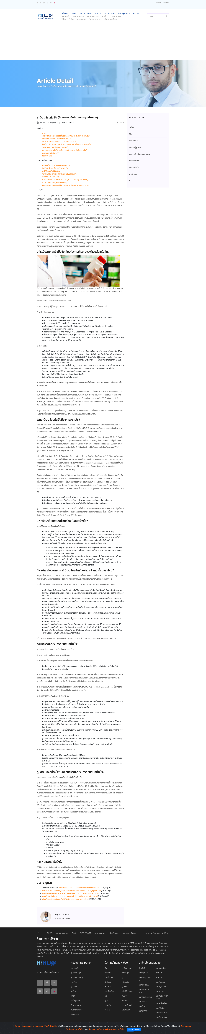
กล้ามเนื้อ (125, 982)
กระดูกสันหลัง (127, 1005)
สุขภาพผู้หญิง (78, 16)
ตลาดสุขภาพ (123, 13)
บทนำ (44, 133)
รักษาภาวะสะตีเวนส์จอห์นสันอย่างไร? (56, 147)
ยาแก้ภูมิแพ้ (143, 972)
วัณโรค (124, 1000)
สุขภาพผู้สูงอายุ (93, 16)
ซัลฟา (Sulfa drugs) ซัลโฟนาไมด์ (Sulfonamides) (61, 174)
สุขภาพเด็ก (66, 16)
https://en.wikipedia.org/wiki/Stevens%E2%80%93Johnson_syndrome (71, 890)
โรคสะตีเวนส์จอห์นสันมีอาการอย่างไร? (56, 138)
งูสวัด (107, 1000)
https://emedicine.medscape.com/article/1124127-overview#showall (70, 893)
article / (48, 86)
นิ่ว (106, 996)
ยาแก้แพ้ (142, 1006)
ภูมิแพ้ (124, 986)
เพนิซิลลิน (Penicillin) (50, 177)
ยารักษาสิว (143, 1001)
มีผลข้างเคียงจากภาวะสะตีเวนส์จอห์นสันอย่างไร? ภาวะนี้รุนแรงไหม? (67, 144)
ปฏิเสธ (137, 1029)
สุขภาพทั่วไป (116, 16)
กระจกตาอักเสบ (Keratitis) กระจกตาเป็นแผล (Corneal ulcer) (65, 185)
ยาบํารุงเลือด (161, 986)
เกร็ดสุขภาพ (81, 19)
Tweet (121, 123)
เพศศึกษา (105, 16)
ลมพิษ (124, 996)
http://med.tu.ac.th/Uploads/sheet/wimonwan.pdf (79, 887)
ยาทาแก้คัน (143, 1011)
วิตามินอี (142, 968)
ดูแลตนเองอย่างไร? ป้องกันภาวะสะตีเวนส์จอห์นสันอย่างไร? (64, 150)
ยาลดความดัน (161, 1012)
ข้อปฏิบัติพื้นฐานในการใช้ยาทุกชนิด (55, 168)
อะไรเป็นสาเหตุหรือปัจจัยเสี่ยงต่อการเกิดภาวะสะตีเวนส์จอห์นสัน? (66, 136)
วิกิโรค (64, 19)
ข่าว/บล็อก (75, 1014)
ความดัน (108, 1005)
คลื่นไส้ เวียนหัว (127, 991)
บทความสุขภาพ (85, 13)
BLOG (73, 13)
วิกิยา (72, 19)
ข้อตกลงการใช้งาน (128, 933)
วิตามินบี (159, 977)
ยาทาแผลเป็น (144, 985)
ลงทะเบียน (166, 3)
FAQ (97, 13)
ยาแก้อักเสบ (160, 982)
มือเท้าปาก (126, 1010)
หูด (123, 977)
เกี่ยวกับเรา (137, 13)
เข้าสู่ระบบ (158, 3)
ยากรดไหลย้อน (161, 1003)
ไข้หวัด (107, 1010)
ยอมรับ (130, 1029)
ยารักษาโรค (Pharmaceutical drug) (56, 165)
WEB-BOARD (110, 13)
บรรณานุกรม (47, 156)
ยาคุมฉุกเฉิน (161, 968)
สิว (106, 968)
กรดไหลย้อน (109, 991)
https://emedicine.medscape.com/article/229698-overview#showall (70, 896)
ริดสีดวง (108, 982)
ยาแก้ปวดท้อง (161, 1017)
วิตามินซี (159, 972)
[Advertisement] (103, 42)
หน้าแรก (65, 13)
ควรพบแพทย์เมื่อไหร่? (50, 153)
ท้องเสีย (108, 972)
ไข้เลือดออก (126, 968)
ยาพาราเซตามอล (145, 997)
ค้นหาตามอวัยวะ (110, 19)
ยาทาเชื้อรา (160, 991)
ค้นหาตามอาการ (95, 19)
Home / (40, 86)
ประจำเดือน (109, 977)
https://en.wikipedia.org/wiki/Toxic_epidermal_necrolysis (65, 899)
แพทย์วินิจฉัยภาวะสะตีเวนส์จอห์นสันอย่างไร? (59, 141)
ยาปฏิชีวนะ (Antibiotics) (51, 171)
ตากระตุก (125, 972)
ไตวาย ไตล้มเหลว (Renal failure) (54, 182)
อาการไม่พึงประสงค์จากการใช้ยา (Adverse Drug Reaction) (65, 179)
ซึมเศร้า (108, 986)
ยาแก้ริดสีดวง (161, 1008)
